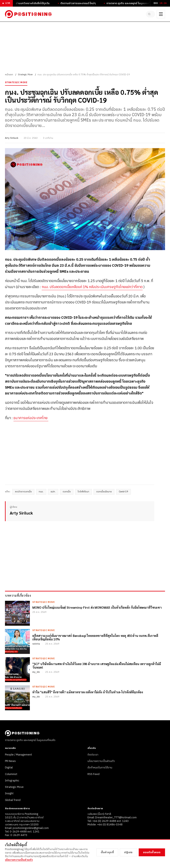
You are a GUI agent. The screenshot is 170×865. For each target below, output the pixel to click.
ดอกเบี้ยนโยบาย (104, 492)
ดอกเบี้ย (67, 492)
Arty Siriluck (11, 138)
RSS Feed (93, 774)
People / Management (18, 754)
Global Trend (13, 800)
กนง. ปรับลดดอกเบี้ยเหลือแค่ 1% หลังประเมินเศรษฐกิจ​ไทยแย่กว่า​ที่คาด (92, 287)
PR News (10, 761)
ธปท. (53, 492)
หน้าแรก (9, 75)
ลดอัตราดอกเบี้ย (23, 492)
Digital (9, 767)
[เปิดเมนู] (161, 14)
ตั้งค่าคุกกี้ (107, 852)
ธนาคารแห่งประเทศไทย (30, 418)
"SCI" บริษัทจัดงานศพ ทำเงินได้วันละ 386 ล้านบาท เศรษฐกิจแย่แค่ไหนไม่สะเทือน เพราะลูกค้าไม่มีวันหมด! (96, 665)
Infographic (12, 780)
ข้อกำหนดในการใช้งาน (99, 767)
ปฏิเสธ (128, 852)
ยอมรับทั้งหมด (152, 852)
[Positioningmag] (28, 14)
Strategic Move (25, 75)
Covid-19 (123, 492)
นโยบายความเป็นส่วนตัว (101, 761)
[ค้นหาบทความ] (150, 14)
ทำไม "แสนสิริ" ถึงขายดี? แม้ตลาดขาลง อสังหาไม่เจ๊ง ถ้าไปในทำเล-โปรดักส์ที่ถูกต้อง (87, 692)
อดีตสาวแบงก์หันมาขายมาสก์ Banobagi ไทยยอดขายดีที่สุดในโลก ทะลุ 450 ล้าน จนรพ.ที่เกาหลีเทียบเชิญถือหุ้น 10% (95, 637)
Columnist (11, 774)
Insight (9, 793)
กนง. (41, 492)
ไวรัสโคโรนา (83, 492)
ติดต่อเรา (92, 754)
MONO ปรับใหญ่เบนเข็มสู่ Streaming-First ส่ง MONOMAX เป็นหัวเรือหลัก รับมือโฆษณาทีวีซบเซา (97, 607)
